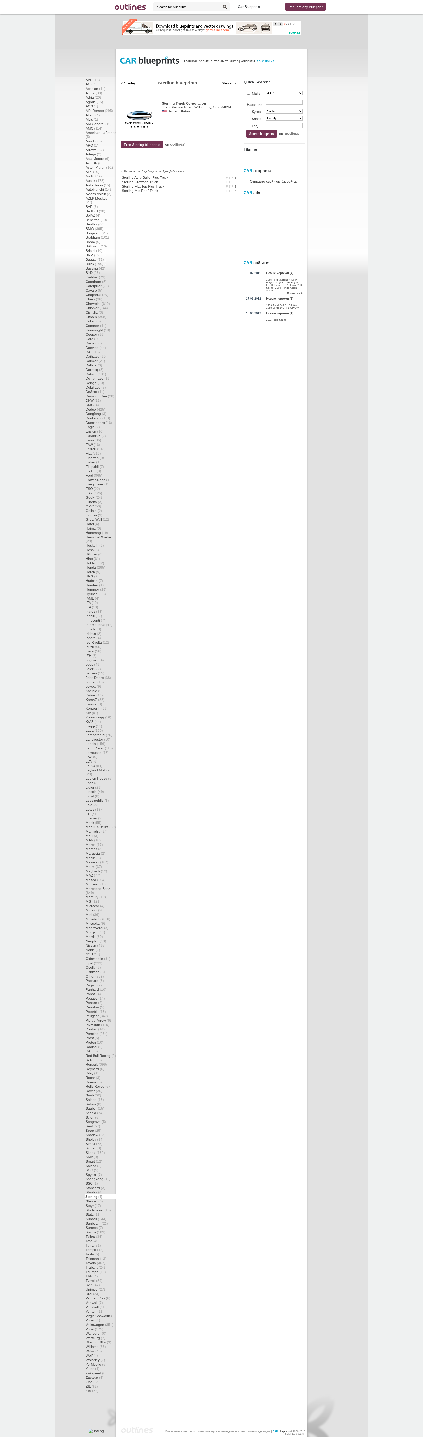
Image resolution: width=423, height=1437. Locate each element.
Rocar (93, 1078)
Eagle (93, 427)
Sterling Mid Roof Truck (140, 191)
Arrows (95, 150)
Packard (95, 981)
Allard (93, 115)
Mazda (96, 880)
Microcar (95, 906)
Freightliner (98, 484)
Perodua (95, 1007)
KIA (92, 713)
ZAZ (93, 1382)
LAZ (91, 757)
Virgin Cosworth (101, 1316)
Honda (95, 567)
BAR (92, 207)
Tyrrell (94, 1281)
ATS (92, 172)
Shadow (96, 1135)
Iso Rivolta (97, 642)
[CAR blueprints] (149, 61)
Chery (94, 299)
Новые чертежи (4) (279, 273)
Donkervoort (98, 418)
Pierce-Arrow (98, 1020)
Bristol (94, 251)
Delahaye (96, 387)
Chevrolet (98, 304)
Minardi (95, 910)
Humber (96, 585)
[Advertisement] (211, 42)
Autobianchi (98, 189)
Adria (93, 97)
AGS (92, 106)
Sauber (95, 1108)
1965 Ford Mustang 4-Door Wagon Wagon (281, 281)
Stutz (93, 1214)
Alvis (92, 119)
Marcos (94, 849)
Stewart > (229, 83)
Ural (92, 1294)
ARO (92, 145)
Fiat (93, 453)
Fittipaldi (95, 467)
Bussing (95, 268)
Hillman (94, 554)
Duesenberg (99, 422)
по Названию (128, 171)
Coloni (93, 321)
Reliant (94, 1060)
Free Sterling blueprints (142, 145)
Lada (94, 730)
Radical (94, 1047)
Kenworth (97, 708)
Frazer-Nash (99, 480)
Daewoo (96, 348)
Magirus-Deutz (101, 827)
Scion (93, 1117)
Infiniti (94, 616)
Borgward (97, 233)
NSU (93, 954)
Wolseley (95, 1360)
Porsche (97, 1034)
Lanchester (98, 739)
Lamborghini (99, 735)
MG (93, 901)
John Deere (98, 678)
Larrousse (97, 752)
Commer (96, 326)
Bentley (95, 224)
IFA (92, 603)
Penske (94, 1003)
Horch (93, 572)
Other (95, 976)
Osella (93, 967)
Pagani (94, 985)
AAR (93, 80)
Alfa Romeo (99, 111)
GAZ (94, 493)
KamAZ (95, 700)
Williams (96, 1347)
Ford (94, 475)
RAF (92, 1051)
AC (92, 84)
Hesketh (95, 545)
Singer (93, 1148)
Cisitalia (94, 312)
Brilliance (96, 246)
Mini (92, 915)
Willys (94, 1351)
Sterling (93, 1197)
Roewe (94, 1082)
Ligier (94, 787)
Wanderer (96, 1333)
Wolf (92, 1355)
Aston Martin (100, 167)
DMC (92, 405)
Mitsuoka (95, 923)
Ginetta (94, 502)
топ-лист (221, 61)
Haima (93, 528)
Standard (95, 1188)
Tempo (95, 1250)
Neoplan (96, 941)
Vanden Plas (98, 1298)
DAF (93, 352)
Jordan (95, 682)
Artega (93, 154)
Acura (94, 93)
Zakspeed (96, 1373)
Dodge (95, 409)
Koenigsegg (98, 717)
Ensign (95, 431)
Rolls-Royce (99, 1086)
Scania (95, 1113)
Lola (93, 805)
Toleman (96, 1258)
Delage (95, 383)
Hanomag (97, 533)
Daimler (95, 361)
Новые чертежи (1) (279, 313)
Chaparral (97, 295)
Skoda (95, 1152)
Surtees (94, 1228)
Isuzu (93, 647)
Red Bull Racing (101, 1056)
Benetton (96, 220)
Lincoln (95, 792)
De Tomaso (98, 378)
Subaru (96, 1219)
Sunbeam (97, 1223)
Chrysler (97, 308)
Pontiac (96, 1029)
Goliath (94, 511)
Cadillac (95, 277)
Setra (93, 1130)
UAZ (93, 1285)
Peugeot (97, 1016)
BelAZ (93, 215)
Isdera (93, 638)
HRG (92, 576)
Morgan (95, 932)
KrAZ (93, 722)
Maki (92, 836)
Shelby (95, 1139)
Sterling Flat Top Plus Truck (143, 186)
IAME (92, 598)
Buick (94, 264)
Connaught (98, 330)
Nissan (96, 945)
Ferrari (96, 449)
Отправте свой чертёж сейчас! (274, 181)
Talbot (94, 1236)
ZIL (92, 1386)
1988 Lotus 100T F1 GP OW (282, 307)
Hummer (96, 589)
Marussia (95, 853)
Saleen (95, 1100)
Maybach (96, 871)
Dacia (94, 343)
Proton (94, 1042)
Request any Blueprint (305, 7)
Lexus (94, 766)
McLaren (97, 884)
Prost (92, 1038)
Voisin (93, 1320)
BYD (93, 273)
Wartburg (95, 1338)
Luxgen (94, 818)
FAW (93, 445)
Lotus (95, 809)
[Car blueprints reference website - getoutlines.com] (130, 7)
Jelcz (93, 669)
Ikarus (94, 611)
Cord (93, 339)
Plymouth (97, 1025)
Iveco (93, 651)
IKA (92, 607)
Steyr (93, 1206)
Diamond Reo (100, 396)
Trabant (95, 1267)
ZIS (92, 1391)
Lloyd (92, 796)
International (99, 625)
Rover (94, 1091)
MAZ (93, 875)
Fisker (93, 462)
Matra (94, 867)
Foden (93, 471)
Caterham (96, 281)
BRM (93, 255)
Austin (95, 181)
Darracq (95, 370)
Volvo (94, 1329)
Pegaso (95, 998)
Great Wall (97, 519)
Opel (94, 963)
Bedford (95, 211)
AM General (99, 124)
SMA (92, 1157)
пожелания (266, 61)
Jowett (93, 686)
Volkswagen (99, 1325)
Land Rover (99, 748)
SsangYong (98, 1179)
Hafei (92, 524)
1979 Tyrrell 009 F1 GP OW (281, 305)
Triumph (96, 1272)
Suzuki (95, 1232)
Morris (94, 937)
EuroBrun (96, 436)
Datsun (96, 374)
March (94, 845)
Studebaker (98, 1210)
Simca (94, 1144)
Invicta (93, 629)
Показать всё (295, 293)
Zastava (95, 1377)
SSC (92, 1183)
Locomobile (97, 800)
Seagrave (96, 1122)
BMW (94, 229)
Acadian (95, 89)
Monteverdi (97, 928)
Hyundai (96, 594)
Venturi (95, 1311)
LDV (92, 761)
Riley (93, 1073)
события (205, 61)
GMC (93, 506)
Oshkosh (96, 972)
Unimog (95, 1289)
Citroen (96, 317)
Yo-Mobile (96, 1364)
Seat (93, 1126)
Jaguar (95, 660)
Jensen (95, 673)
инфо (234, 61)
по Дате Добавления (171, 171)
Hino (93, 559)
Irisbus (93, 634)
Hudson (94, 581)
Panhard (96, 989)
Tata (93, 1241)
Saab (93, 1095)
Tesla (92, 1254)
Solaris (94, 1166)
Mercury (97, 897)
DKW (93, 400)
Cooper (95, 334)
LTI (91, 814)
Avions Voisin (98, 194)
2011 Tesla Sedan (276, 319)
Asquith (94, 163)
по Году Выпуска (147, 171)
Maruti (93, 858)
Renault (96, 1064)
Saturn (93, 1104)
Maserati (97, 862)
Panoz (93, 994)
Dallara (94, 365)
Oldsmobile (98, 959)
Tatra (93, 1245)
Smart (94, 1161)
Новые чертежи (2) (279, 298)
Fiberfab (95, 458)
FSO (93, 489)
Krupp (94, 726)
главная (190, 61)
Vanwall (94, 1303)
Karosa (94, 704)
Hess (92, 550)
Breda (93, 242)
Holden (95, 563)
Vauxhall (97, 1307)
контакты (248, 61)
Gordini (94, 515)
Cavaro (94, 290)
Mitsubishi (98, 919)
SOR (92, 1170)
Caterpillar (97, 286)
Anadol (94, 141)
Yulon (93, 1369)
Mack (93, 823)
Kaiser (94, 695)
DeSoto (95, 392)
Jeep (93, 664)
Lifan (92, 783)
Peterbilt (96, 1011)
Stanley (94, 1192)
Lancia (95, 744)
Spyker (94, 1175)
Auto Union (98, 185)
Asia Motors (97, 159)
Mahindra (97, 831)
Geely (94, 497)
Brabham (97, 237)
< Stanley (128, 83)
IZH (91, 656)
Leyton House (99, 778)
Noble (93, 950)
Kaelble (94, 691)
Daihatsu (96, 356)
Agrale (94, 102)
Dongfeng (96, 414)
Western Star (98, 1342)
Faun (93, 440)
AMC (94, 128)
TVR (92, 1276)
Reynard (95, 1069)
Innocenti (95, 620)
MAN (94, 840)
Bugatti (95, 259)
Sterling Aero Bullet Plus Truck (145, 177)
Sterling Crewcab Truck (140, 182)
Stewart (94, 1201)
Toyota (95, 1263)
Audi (94, 176)
